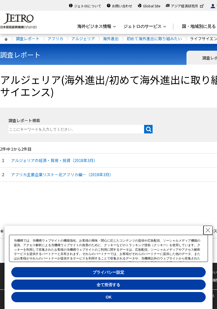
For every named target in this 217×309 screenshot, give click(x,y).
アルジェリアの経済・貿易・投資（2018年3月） (54, 160)
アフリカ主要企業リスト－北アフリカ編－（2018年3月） (62, 174)
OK (109, 297)
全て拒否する (108, 284)
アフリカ (55, 38)
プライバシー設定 (108, 272)
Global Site (151, 5)
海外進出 (111, 38)
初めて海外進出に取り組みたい (154, 38)
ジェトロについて (87, 5)
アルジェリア (83, 38)
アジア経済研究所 (184, 5)
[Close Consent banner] (207, 230)
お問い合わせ (122, 5)
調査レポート (28, 38)
